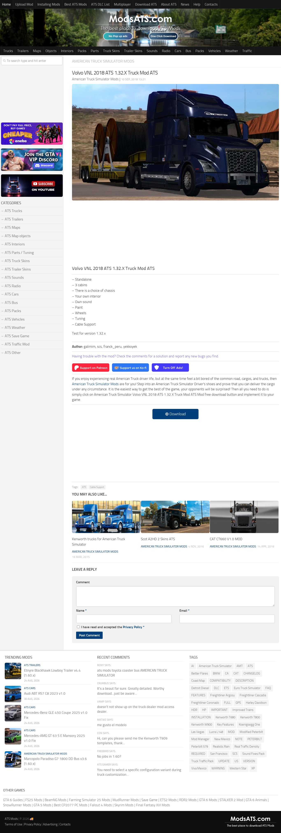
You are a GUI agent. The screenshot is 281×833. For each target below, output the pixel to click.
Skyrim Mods (124, 805)
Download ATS (146, 4)
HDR (194, 710)
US (236, 761)
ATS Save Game (17, 336)
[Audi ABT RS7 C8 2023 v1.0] (13, 694)
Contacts (211, 4)
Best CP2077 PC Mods (70, 805)
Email (184, 610)
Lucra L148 (216, 732)
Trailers (23, 51)
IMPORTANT (219, 710)
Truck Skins (111, 51)
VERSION (249, 761)
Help (197, 4)
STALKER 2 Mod (231, 800)
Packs (82, 51)
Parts (95, 51)
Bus (188, 51)
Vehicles (214, 51)
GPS (238, 703)
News (185, 4)
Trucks (8, 51)
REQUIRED (198, 754)
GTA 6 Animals (256, 800)
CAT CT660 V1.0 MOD (226, 539)
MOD (231, 732)
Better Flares (199, 673)
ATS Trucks (13, 211)
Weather (231, 51)
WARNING (218, 768)
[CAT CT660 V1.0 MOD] (244, 517)
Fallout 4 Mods (101, 805)
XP (253, 768)
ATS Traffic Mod (17, 344)
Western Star (238, 768)
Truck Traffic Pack (202, 761)
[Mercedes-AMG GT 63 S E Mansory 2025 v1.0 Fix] (13, 736)
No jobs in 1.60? (109, 756)
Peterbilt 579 (199, 746)
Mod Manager (200, 739)
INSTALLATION (201, 717)
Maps (37, 51)
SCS (234, 754)
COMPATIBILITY (220, 680)
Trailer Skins (133, 51)
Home (6, 4)
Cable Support (97, 487)
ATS (84, 487)
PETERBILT (254, 739)
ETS (226, 688)
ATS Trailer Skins (18, 269)
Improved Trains (242, 710)
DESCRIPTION (245, 680)
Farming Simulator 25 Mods (89, 800)
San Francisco (219, 754)
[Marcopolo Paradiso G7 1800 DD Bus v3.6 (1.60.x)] (13, 759)
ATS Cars (12, 294)
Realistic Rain (221, 746)
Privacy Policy (132, 627)
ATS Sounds (14, 277)
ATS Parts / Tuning (19, 252)
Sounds (152, 51)
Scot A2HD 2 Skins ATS (158, 539)
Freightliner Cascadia (253, 695)
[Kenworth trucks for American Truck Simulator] (106, 517)
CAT (236, 673)
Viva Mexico (199, 768)
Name (81, 610)
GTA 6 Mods (208, 800)
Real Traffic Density (247, 746)
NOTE (239, 739)
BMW (216, 673)
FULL (227, 703)
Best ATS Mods (75, 4)
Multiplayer (122, 4)
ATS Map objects (17, 236)
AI (192, 666)
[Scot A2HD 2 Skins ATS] (175, 517)
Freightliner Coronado (205, 703)
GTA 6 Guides (13, 800)
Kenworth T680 (225, 717)
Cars (178, 51)
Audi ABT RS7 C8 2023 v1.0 (44, 693)
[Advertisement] (175, 234)
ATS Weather (15, 327)
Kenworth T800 (250, 717)
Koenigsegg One (249, 724)
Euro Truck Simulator (247, 688)
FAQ (268, 688)
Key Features (225, 724)
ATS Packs (13, 311)
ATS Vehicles (14, 319)
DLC (216, 688)
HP (204, 710)
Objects (51, 51)
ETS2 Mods (168, 800)
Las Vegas (197, 732)
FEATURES (198, 695)
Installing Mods (48, 4)
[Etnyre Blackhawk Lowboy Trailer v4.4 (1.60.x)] (13, 671)
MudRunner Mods (126, 800)
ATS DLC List (100, 4)
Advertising (50, 824)
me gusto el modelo (112, 725)
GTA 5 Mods (42, 805)
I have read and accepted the (112, 627)
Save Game (149, 800)
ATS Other (13, 352)
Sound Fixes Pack (253, 754)
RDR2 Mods (188, 800)
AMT (240, 666)
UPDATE (224, 761)
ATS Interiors (15, 244)
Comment (83, 582)
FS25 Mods (33, 800)
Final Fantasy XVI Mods (153, 805)
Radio (166, 51)
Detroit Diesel (200, 688)
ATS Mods (11, 819)
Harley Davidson (256, 703)
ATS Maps (12, 227)
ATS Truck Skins (17, 261)
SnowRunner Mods (17, 805)
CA (227, 673)
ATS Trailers (14, 219)
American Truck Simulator (215, 666)
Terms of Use (13, 824)
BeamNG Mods (55, 800)
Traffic (247, 51)
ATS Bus (11, 302)
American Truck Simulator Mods (103, 61)
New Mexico (222, 739)
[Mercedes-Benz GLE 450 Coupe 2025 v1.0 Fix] (13, 713)
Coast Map (198, 680)
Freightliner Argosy (222, 695)
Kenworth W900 (201, 724)
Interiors (67, 51)
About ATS (168, 4)
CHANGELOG (252, 673)
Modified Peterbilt (251, 732)
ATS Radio (13, 286)
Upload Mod (24, 4)
